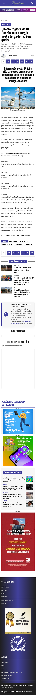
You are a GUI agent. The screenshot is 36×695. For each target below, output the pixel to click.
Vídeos (3, 603)
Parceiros (29, 691)
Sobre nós (7, 693)
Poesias (4, 597)
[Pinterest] (17, 61)
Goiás (3, 665)
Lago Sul (18, 244)
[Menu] (3, 3)
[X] (13, 61)
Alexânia (4, 662)
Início (2, 21)
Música (3, 593)
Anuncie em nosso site (16, 691)
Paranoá (8, 21)
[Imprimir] (27, 61)
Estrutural (5, 587)
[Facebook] (8, 61)
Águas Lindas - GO (7, 679)
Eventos (4, 590)
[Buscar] (32, 3)
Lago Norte (7, 244)
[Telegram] (31, 61)
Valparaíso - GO (6, 675)
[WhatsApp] (22, 61)
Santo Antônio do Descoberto (11, 672)
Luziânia (4, 669)
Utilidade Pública (7, 600)
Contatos (4, 691)
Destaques (24, 241)
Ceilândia (13, 241)
